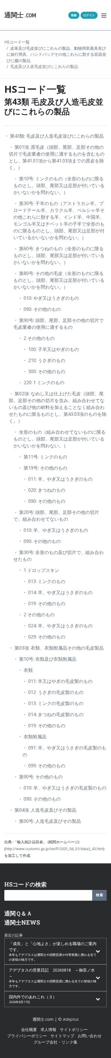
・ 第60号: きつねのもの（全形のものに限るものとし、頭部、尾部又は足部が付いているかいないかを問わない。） (58, 255)
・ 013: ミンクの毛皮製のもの (52, 703)
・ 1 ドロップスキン (38, 570)
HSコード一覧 (17, 42)
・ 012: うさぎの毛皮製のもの (52, 692)
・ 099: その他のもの (43, 765)
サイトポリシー (74, 1029)
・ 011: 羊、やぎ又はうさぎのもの (57, 479)
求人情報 (48, 1029)
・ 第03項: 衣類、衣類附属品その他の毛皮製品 (56, 648)
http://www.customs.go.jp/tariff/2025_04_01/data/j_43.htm (54, 848)
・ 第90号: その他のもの (38, 777)
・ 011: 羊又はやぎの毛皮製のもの (57, 681)
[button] (104, 15)
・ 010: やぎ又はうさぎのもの (48, 298)
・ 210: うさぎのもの (43, 360)
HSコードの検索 (25, 884)
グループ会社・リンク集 (55, 1042)
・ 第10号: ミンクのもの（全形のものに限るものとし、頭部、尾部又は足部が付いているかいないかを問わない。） (58, 185)
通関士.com (43, 1019)
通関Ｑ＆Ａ (18, 913)
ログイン (89, 15)
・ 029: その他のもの (43, 637)
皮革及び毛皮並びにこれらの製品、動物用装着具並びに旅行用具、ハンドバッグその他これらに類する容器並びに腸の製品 (56, 54)
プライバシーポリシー (27, 1035)
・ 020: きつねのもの (43, 490)
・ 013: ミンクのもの (43, 581)
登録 (74, 15)
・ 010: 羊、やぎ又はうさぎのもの (53, 530)
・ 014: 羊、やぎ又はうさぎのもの (57, 592)
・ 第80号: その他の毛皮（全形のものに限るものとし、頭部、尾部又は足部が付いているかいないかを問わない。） (58, 280)
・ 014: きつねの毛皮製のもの (52, 714)
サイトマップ (62, 1035)
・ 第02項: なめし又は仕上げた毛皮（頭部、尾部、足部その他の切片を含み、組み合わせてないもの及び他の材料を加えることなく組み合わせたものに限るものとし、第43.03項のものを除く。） (57, 407)
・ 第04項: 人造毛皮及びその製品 (42, 810)
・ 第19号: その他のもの (42, 468)
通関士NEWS (22, 922)
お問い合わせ (90, 1035)
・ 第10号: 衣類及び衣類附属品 (44, 659)
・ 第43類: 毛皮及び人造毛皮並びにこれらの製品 (54, 136)
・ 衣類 (25, 670)
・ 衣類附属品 (32, 736)
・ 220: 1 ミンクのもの (41, 382)
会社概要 (29, 1029)
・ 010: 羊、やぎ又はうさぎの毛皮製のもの (62, 788)
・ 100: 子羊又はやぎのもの (50, 349)
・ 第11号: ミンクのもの (42, 457)
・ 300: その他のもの (43, 371)
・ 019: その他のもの (43, 603)
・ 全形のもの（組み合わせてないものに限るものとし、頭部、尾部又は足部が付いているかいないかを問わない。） (59, 439)
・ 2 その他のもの (36, 338)
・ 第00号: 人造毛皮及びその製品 (47, 821)
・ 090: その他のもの (39, 309)
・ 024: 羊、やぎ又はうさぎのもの (57, 626)
